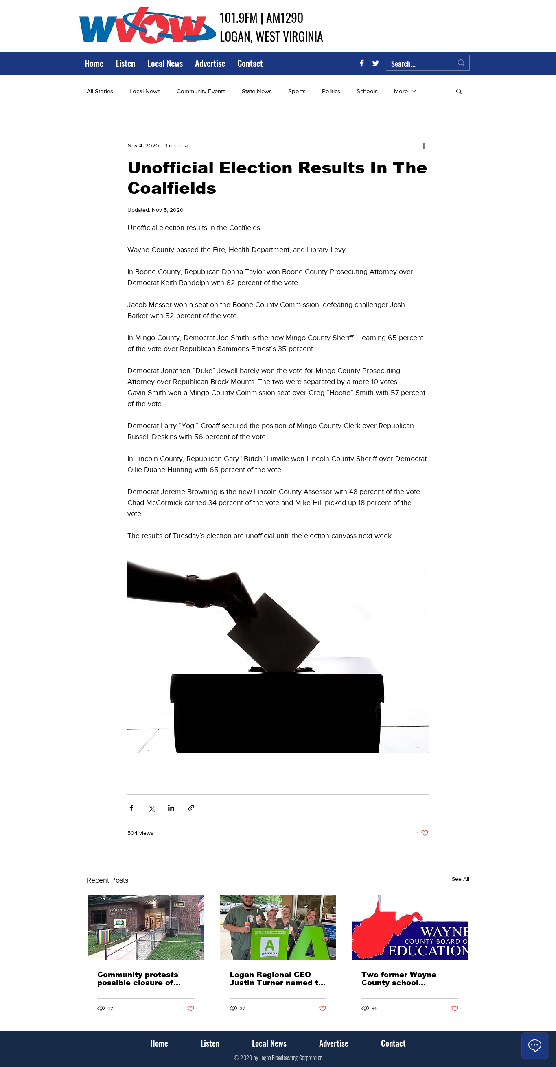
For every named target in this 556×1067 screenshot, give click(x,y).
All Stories (100, 91)
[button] (459, 91)
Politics (331, 91)
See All (460, 879)
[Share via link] (191, 808)
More (401, 91)
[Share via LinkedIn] (171, 808)
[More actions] (424, 145)
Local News (144, 91)
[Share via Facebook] (131, 808)
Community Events (201, 91)
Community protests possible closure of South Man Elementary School (142, 978)
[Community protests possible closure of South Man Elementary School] (146, 927)
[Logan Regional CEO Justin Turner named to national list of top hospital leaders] (278, 927)
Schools (367, 91)
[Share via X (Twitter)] (151, 808)
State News (257, 91)
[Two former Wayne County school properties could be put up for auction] (410, 927)
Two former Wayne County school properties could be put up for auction (408, 978)
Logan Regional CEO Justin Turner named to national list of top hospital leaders (276, 978)
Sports (297, 91)
